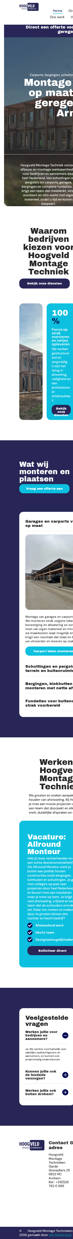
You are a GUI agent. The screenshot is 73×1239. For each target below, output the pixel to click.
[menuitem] (57, 11)
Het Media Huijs (60, 1235)
